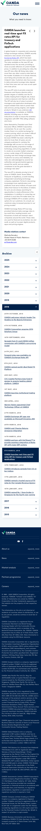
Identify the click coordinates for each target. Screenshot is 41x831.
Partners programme (11, 577)
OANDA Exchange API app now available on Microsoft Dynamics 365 (19, 417)
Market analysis (9, 568)
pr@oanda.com (10, 242)
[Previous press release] (30, 31)
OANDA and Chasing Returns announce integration (16, 429)
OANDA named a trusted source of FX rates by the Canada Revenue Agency (19, 481)
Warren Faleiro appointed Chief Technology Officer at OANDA (17, 405)
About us (5, 549)
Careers (5, 587)
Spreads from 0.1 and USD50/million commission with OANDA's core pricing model (20, 343)
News (4, 558)
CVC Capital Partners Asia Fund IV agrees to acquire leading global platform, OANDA (18, 381)
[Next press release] (34, 31)
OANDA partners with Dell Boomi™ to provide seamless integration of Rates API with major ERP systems (19, 442)
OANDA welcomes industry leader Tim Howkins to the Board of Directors (20, 318)
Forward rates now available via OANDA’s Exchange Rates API (17, 356)
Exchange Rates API (11, 58)
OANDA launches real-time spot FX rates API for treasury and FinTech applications (18, 456)
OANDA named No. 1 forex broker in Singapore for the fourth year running (19, 493)
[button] (37, 252)
